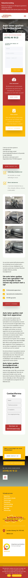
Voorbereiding (8, 504)
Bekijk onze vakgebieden (14, 463)
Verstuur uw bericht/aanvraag (13, 427)
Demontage (7, 500)
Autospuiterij (8, 506)
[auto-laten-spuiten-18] (14, 208)
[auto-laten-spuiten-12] (14, 223)
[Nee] (26, 572)
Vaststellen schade (9, 498)
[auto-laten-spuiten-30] (14, 238)
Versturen (17, 70)
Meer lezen (14, 97)
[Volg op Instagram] (5, 477)
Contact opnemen (14, 128)
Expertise (7, 496)
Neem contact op (11, 166)
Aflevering (7, 510)
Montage (6, 508)
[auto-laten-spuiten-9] (14, 253)
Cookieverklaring (17, 575)
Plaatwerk (7, 502)
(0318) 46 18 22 (11, 38)
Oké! (9, 575)
